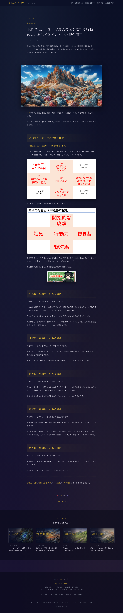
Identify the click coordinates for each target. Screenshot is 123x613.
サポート (92, 602)
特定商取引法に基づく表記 (47, 602)
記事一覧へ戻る (61, 502)
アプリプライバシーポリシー (79, 602)
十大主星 (56, 483)
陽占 (28, 113)
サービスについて (33, 602)
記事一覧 (100, 3)
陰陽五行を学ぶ (90, 3)
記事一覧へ (31, 18)
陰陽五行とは (79, 3)
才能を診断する (110, 3)
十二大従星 (66, 483)
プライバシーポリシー (63, 602)
